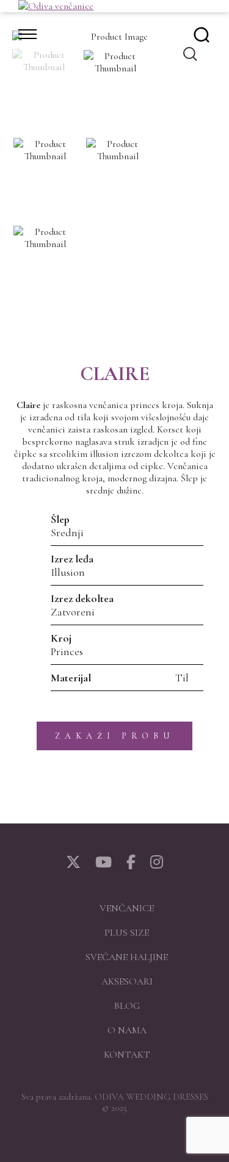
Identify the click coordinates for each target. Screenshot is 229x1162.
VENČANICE (127, 908)
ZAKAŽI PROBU (114, 736)
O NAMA (127, 1030)
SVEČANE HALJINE (126, 957)
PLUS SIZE (126, 933)
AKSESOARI (127, 981)
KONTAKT (127, 1055)
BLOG (127, 1006)
